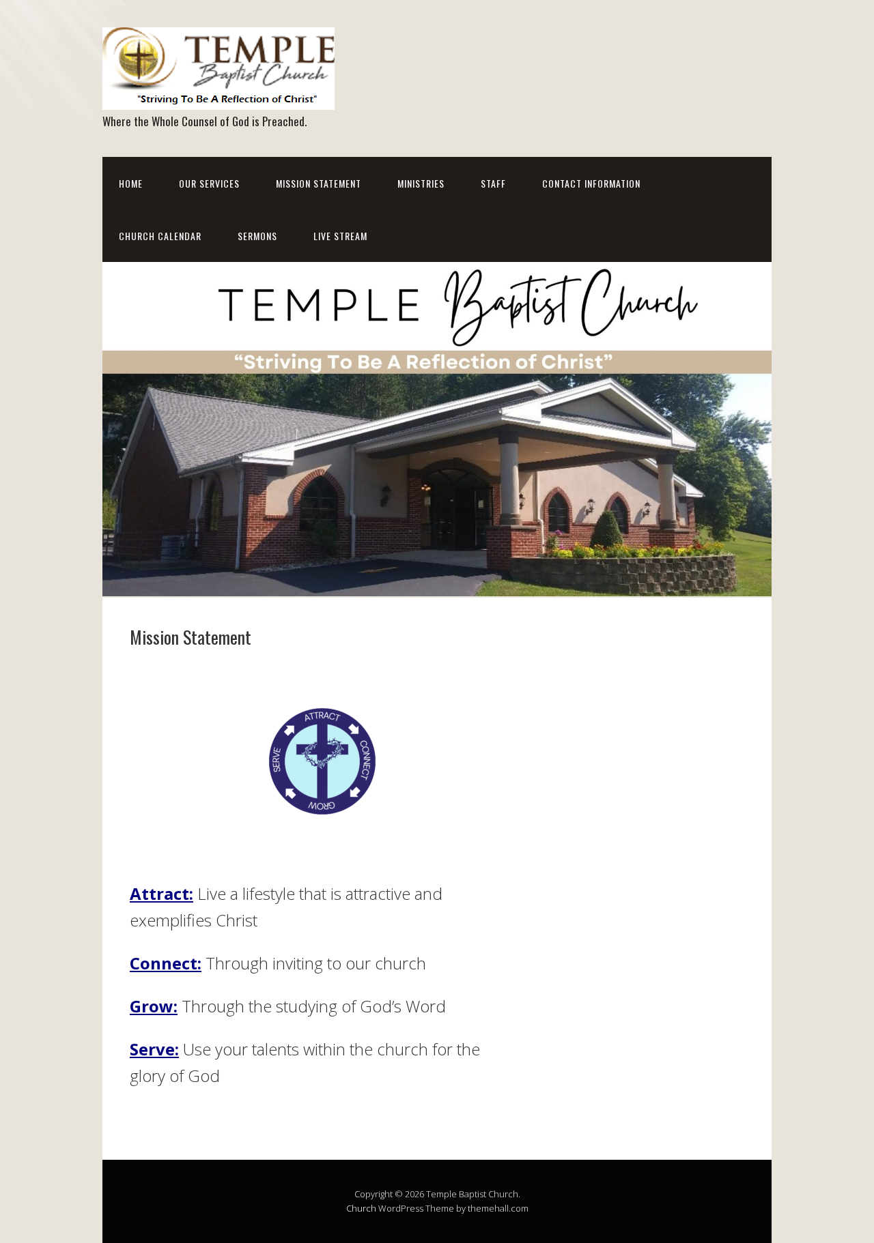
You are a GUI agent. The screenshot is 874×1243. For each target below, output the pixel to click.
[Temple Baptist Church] (218, 98)
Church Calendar (160, 236)
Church (361, 1208)
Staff (493, 183)
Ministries (421, 183)
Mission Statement (318, 183)
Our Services (209, 183)
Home (131, 183)
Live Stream (340, 236)
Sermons (257, 236)
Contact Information (591, 183)
